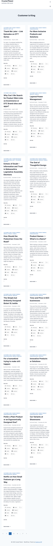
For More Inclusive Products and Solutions (38, 34)
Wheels (45, 160)
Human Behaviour (34, 29)
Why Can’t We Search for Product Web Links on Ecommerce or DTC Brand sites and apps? (13, 100)
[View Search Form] (50, 6)
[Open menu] (50, 2)
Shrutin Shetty (8, 39)
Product (37, 94)
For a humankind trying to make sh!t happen (12, 361)
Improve (5, 233)
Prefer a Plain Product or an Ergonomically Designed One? (13, 419)
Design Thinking (16, 27)
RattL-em (11, 29)
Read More (7, 84)
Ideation (6, 295)
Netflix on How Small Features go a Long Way (13, 479)
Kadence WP (38, 542)
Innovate (6, 29)
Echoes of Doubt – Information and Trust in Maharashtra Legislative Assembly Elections (13, 169)
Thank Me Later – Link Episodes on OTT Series (13, 34)
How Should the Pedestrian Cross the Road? (13, 239)
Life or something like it (9, 160)
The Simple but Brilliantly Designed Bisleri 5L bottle (12, 300)
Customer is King (8, 27)
